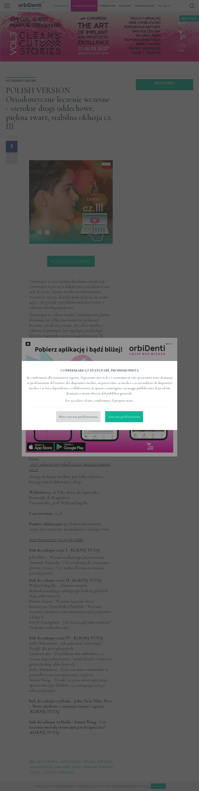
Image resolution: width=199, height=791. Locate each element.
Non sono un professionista (78, 416)
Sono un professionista (124, 416)
